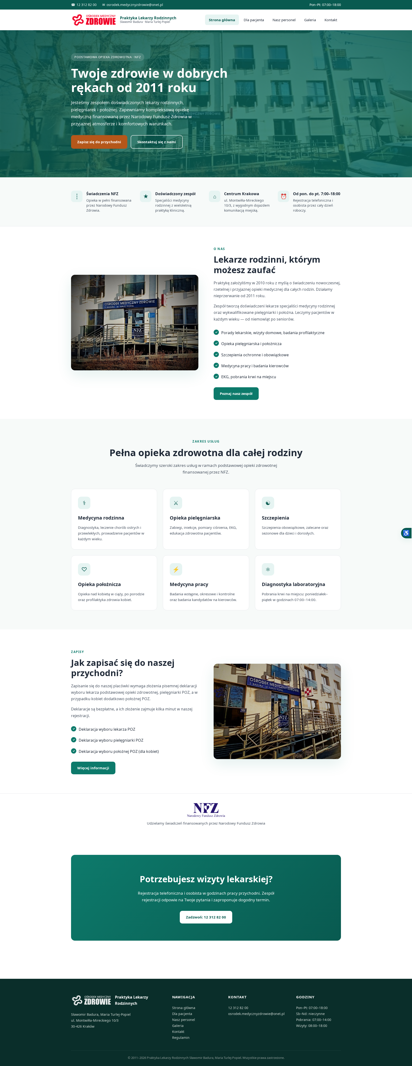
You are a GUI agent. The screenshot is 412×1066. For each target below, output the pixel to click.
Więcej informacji (93, 767)
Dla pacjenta (254, 19)
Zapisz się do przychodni (99, 141)
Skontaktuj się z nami (156, 141)
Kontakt (330, 19)
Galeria (310, 19)
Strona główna (222, 19)
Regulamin (181, 1037)
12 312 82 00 (87, 4)
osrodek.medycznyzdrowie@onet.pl (135, 4)
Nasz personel (284, 19)
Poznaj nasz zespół (236, 393)
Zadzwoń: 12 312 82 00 (206, 917)
